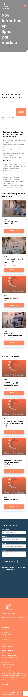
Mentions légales (6, 653)
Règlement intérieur (7, 662)
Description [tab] (6, 128)
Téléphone (4, 536)
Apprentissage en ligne (10, 265)
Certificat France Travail (8, 664)
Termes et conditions (7, 660)
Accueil (3, 630)
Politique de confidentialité (9, 655)
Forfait (5, 300)
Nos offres (4, 637)
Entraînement (7, 226)
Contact (4, 644)
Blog (3, 641)
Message (4, 550)
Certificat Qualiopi (6, 667)
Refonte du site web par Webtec (10, 694)
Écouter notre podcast (7, 646)
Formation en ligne (7, 632)
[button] (25, 6)
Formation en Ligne (7, 634)
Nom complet (5, 529)
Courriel (4, 543)
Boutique (4, 639)
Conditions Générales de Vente (10, 657)
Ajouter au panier (21, 112)
